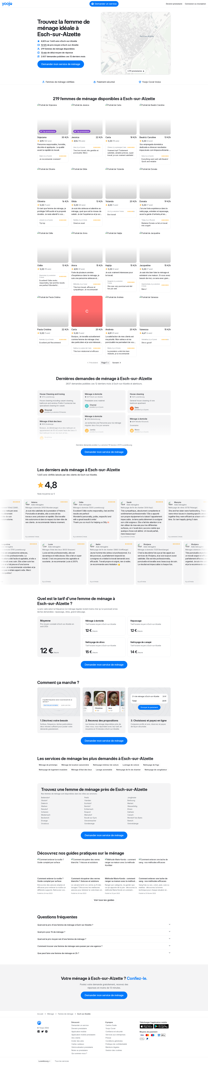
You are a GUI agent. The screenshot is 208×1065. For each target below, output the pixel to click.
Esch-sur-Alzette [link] (84, 1014)
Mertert (130, 803)
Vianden (87, 800)
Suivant (115, 363)
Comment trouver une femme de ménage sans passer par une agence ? (69, 946)
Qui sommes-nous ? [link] (79, 1053)
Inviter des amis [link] (78, 1041)
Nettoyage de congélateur (156, 770)
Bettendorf (45, 798)
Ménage (50, 1014)
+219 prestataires (134, 71)
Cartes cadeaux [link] (78, 1044)
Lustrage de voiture (131, 765)
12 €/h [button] (44, 45)
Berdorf (87, 806)
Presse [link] (108, 1038)
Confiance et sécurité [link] (114, 1032)
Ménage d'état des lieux (81, 770)
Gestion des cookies (114, 1050)
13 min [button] (44, 52)
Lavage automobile (104, 770)
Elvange (44, 821)
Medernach (45, 815)
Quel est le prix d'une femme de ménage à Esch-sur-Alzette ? (65, 925)
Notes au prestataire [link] (80, 1050)
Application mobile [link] (79, 1032)
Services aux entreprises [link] (115, 1035)
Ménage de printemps (48, 765)
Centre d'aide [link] (111, 1025)
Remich (130, 821)
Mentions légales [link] (112, 1047)
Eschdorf (87, 803)
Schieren (44, 812)
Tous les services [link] (62, 1061)
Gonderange (89, 823)
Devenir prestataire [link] (79, 1028)
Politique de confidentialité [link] (116, 1044)
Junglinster (131, 798)
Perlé (86, 798)
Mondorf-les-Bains (134, 818)
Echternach (88, 809)
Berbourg (131, 800)
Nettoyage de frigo (151, 765)
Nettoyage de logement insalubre (53, 770)
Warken (44, 806)
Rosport (87, 812)
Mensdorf (88, 815)
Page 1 (104, 363)
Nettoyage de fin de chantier (128, 770)
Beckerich (45, 818)
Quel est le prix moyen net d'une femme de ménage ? (61, 939)
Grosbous (45, 823)
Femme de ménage (65, 1014)
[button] (142, 40)
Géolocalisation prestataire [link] (82, 1047)
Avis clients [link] (76, 1038)
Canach (130, 815)
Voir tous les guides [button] (104, 900)
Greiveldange (132, 823)
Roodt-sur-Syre (90, 818)
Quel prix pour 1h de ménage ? (51, 932)
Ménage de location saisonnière (75, 765)
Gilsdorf (44, 800)
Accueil (40, 1014)
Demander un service (106, 4)
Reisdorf (44, 809)
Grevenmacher (90, 821)
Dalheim (130, 812)
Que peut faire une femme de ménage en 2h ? (58, 953)
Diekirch (44, 803)
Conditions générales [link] (114, 1041)
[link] (142, 40)
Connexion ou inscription (195, 4)
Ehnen (129, 809)
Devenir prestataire (174, 4)
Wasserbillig (132, 806)
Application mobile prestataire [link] (83, 1035)
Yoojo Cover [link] (111, 1028)
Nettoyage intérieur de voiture (106, 765)
